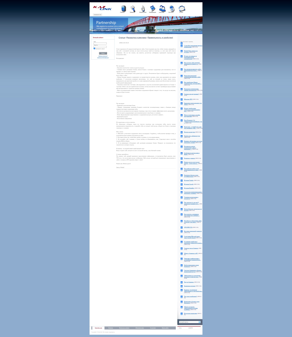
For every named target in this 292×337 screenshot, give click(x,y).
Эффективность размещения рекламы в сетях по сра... (192, 276)
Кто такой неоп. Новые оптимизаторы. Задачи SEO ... (192, 83)
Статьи (122, 38)
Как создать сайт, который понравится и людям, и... (191, 63)
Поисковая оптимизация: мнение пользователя (191, 89)
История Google (188, 184)
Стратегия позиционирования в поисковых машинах (193, 192)
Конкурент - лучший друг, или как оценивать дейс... (192, 127)
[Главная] (123, 9)
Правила (110, 327)
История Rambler (189, 188)
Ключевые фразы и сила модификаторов (191, 175)
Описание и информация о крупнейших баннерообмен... (192, 259)
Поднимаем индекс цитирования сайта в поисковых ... (190, 148)
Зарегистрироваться (103, 57)
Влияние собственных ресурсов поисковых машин (193, 141)
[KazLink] (102, 9)
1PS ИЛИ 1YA (188, 227)
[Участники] (162, 9)
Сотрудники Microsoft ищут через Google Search (192, 237)
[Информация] (152, 9)
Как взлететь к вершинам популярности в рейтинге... (191, 215)
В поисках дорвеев (189, 158)
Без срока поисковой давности (193, 231)
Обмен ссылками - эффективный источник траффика (191, 308)
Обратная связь (140, 327)
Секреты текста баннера (191, 248)
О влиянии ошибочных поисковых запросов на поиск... (193, 242)
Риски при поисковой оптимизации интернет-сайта (192, 76)
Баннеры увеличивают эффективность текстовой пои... (193, 290)
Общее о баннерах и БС (191, 253)
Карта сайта (165, 327)
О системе (153, 327)
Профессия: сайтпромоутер (192, 136)
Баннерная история (189, 286)
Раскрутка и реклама (136, 38)
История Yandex (188, 180)
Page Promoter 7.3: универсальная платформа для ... (193, 122)
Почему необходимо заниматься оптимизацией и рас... (192, 110)
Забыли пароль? (103, 56)
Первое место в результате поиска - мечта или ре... (191, 162)
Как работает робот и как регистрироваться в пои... (191, 169)
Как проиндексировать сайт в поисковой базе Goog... (192, 69)
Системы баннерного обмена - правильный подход (193, 271)
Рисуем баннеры (189, 282)
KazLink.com (98, 327)
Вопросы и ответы (124, 327)
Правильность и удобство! (160, 38)
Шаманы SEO (188, 99)
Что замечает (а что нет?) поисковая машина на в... (191, 203)
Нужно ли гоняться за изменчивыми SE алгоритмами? (190, 57)
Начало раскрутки (189, 132)
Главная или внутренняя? (191, 94)
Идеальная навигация (190, 313)
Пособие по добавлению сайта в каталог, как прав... (193, 221)
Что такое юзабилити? (190, 296)
